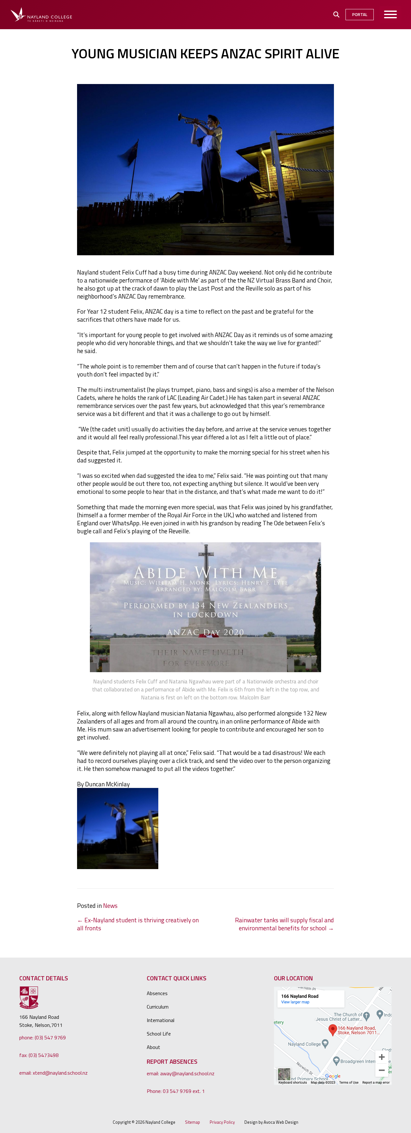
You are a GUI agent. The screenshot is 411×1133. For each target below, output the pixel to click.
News (110, 905)
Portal (359, 14)
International (160, 1020)
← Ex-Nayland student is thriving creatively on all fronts (138, 924)
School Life (159, 1033)
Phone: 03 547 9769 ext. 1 (176, 1091)
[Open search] (336, 14)
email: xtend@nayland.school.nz (53, 1073)
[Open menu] (391, 14)
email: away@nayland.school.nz (180, 1073)
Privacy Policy (222, 1122)
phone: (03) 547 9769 (42, 1037)
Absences (157, 993)
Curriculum (158, 1006)
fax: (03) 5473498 (38, 1055)
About (153, 1047)
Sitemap (192, 1122)
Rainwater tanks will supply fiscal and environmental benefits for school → (284, 924)
